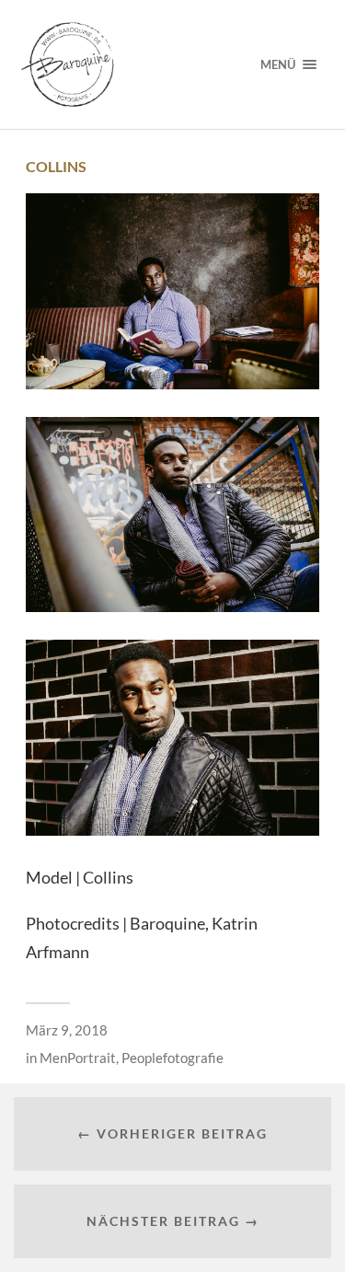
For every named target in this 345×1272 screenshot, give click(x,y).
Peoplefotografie (172, 1057)
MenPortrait (78, 1057)
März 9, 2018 (67, 1030)
